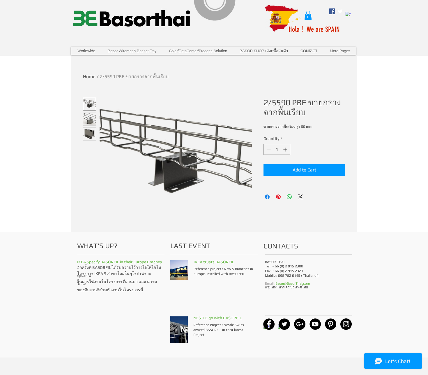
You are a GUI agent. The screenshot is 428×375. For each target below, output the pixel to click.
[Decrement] (268, 149)
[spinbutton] (277, 149)
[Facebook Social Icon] (332, 11)
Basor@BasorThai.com (292, 283)
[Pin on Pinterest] (278, 196)
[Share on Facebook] (267, 196)
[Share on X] (300, 196)
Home (89, 76)
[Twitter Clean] (340, 11)
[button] (308, 15)
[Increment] (285, 149)
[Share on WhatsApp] (289, 196)
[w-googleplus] (348, 14)
